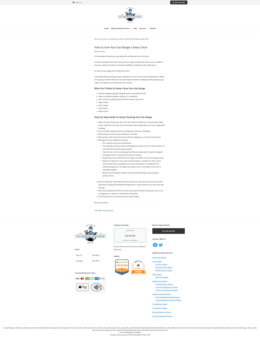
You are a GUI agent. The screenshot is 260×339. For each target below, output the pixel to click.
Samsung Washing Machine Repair (168, 300)
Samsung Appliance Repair (162, 316)
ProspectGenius (122, 335)
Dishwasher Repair (159, 257)
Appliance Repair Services (120, 28)
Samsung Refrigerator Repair (166, 287)
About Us (142, 28)
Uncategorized (108, 210)
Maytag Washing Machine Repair (167, 297)
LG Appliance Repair (159, 308)
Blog (135, 28)
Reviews (153, 28)
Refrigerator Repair (159, 281)
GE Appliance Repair (159, 304)
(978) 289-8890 (180, 2)
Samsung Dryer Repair (163, 267)
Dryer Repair (157, 261)
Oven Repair (156, 274)
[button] (121, 28)
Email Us (78, 2)
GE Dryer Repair (161, 264)
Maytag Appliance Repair (161, 312)
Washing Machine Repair (161, 294)
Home (106, 28)
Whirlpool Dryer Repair (163, 270)
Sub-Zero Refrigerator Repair (166, 290)
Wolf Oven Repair (161, 277)
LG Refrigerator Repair (164, 284)
